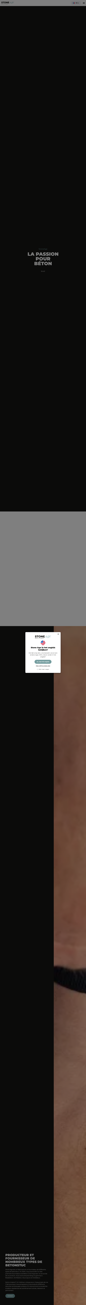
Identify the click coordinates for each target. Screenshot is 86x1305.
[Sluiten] (58, 634)
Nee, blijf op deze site (43, 666)
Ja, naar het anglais (43, 661)
